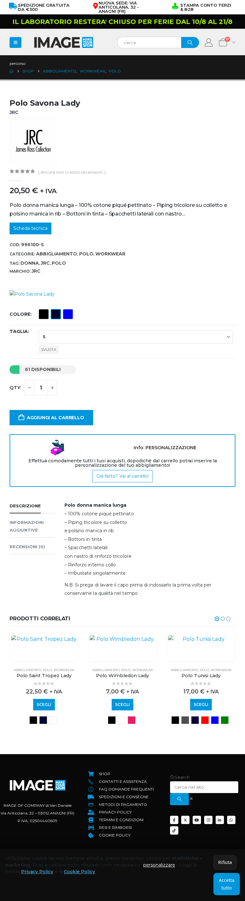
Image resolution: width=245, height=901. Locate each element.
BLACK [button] (44, 314)
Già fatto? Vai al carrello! (122, 476)
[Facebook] (174, 820)
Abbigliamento (56, 254)
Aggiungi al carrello (55, 417)
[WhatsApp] (231, 820)
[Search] (190, 42)
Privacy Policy (37, 871)
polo (59, 263)
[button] (217, 619)
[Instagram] (208, 820)
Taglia (19, 331)
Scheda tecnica (30, 228)
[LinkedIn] (220, 820)
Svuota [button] (48, 349)
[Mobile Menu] (15, 42)
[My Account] (209, 42)
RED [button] (205, 720)
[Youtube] (197, 820)
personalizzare (159, 865)
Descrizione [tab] (25, 505)
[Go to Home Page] (11, 71)
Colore (20, 314)
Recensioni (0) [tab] (27, 546)
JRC (45, 263)
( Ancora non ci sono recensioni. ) (72, 172)
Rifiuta (225, 862)
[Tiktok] (174, 830)
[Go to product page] (44, 639)
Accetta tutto (226, 884)
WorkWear (110, 254)
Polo (86, 254)
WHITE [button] (53, 720)
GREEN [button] (225, 720)
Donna (29, 263)
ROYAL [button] (68, 314)
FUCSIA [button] (132, 720)
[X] (185, 820)
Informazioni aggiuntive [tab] (27, 526)
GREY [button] (185, 720)
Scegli (44, 704)
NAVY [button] (56, 314)
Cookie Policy (79, 871)
